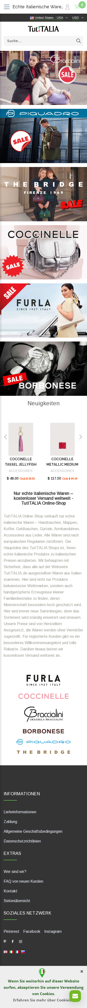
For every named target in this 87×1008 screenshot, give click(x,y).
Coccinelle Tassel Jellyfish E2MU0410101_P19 (21, 464)
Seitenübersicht (17, 901)
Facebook (31, 931)
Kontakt (10, 891)
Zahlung (10, 822)
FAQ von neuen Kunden (23, 881)
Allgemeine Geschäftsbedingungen (33, 831)
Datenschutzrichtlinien (22, 841)
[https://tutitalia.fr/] (17, 951)
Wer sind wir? (15, 871)
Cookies (47, 993)
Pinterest (11, 931)
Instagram (53, 931)
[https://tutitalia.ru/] (23, 951)
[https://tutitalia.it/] (11, 951)
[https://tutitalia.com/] (5, 951)
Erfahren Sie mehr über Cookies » (43, 1000)
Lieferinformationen (20, 812)
